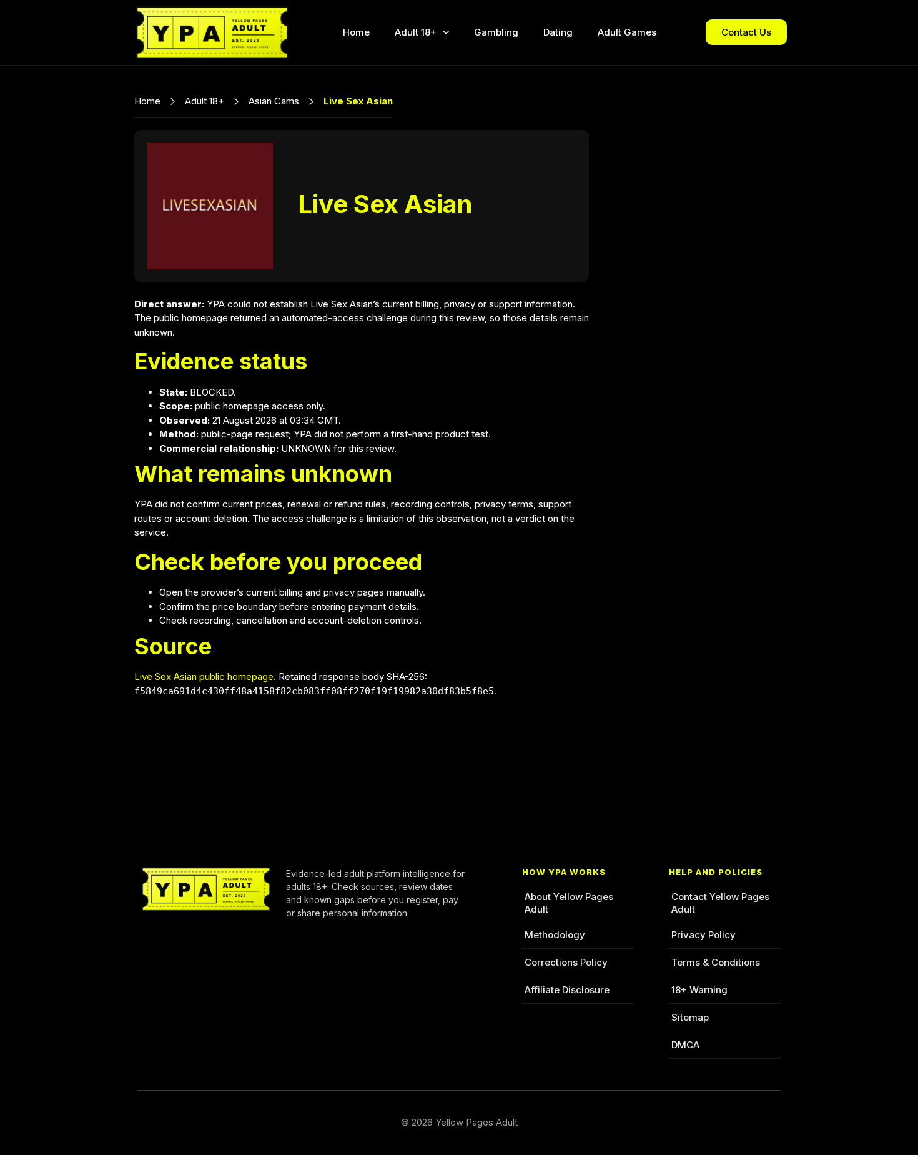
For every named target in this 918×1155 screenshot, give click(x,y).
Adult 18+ (416, 32)
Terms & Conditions (715, 962)
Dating (558, 32)
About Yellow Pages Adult (569, 903)
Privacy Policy (703, 935)
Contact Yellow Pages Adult (720, 903)
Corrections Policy (566, 962)
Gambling (496, 32)
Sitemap (690, 1017)
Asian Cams (274, 101)
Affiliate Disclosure (567, 990)
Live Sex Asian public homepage (204, 676)
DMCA (685, 1045)
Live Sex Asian (385, 204)
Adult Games (627, 32)
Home (356, 32)
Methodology (555, 935)
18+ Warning (699, 990)
